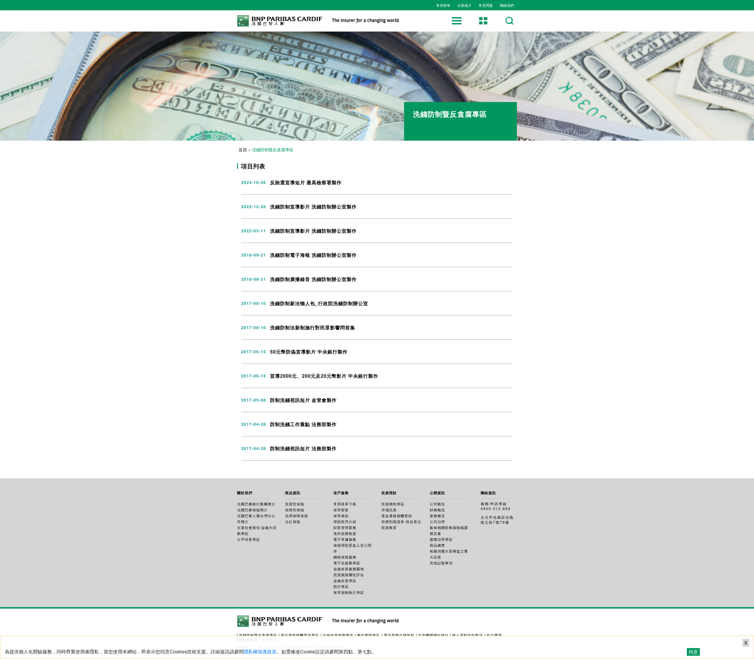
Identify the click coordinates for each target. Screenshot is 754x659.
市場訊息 (389, 509)
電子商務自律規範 (399, 634)
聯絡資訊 (488, 492)
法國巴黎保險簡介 (252, 509)
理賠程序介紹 (344, 521)
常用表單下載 (344, 503)
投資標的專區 (392, 503)
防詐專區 (341, 586)
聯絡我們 (507, 5)
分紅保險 (292, 521)
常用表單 (443, 5)
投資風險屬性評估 (348, 574)
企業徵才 (464, 5)
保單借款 (341, 515)
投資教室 (389, 527)
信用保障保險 (296, 515)
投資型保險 (294, 503)
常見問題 (486, 5)
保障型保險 (294, 509)
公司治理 (437, 521)
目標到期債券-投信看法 (401, 521)
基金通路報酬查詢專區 (300, 634)
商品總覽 (437, 545)
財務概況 (437, 509)
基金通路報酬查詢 (396, 515)
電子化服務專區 (346, 562)
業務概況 (437, 515)
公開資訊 (437, 492)
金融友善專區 (344, 580)
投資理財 (389, 492)
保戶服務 (341, 492)
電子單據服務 (344, 539)
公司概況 (437, 503)
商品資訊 (292, 492)
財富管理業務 (344, 527)
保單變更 (341, 509)
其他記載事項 (441, 562)
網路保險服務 (344, 556)
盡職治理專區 (441, 539)
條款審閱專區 (368, 634)
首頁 (243, 149)
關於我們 (244, 492)
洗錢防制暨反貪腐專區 (258, 634)
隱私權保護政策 (260, 651)
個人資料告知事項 (467, 634)
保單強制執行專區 (348, 592)
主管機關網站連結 (433, 634)
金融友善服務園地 (348, 568)
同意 (693, 651)
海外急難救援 (344, 533)
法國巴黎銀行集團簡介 (256, 503)
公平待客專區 (248, 539)
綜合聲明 (494, 634)
